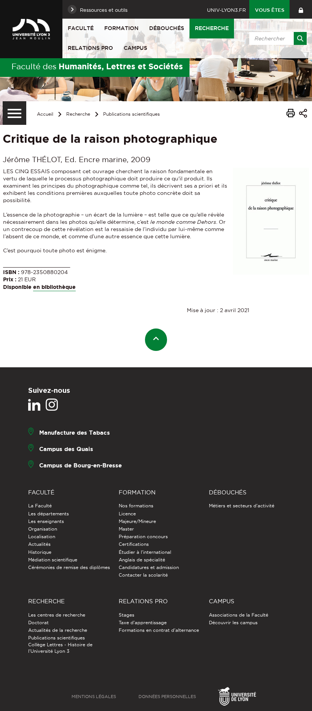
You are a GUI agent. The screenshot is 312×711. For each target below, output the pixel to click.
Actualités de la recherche (57, 630)
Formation (121, 28)
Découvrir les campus (233, 622)
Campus (135, 48)
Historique (39, 552)
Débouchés (166, 28)
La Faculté (40, 505)
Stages (126, 614)
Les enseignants (46, 521)
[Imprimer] (290, 114)
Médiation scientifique (52, 559)
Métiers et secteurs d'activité (241, 505)
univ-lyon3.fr (226, 10)
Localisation (41, 536)
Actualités (39, 544)
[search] (276, 38)
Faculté (81, 28)
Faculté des (97, 66)
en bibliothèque (54, 287)
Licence (127, 513)
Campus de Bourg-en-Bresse (80, 465)
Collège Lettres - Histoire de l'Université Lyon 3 (60, 647)
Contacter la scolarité (143, 574)
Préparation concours (143, 536)
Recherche (212, 28)
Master (126, 528)
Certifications (134, 544)
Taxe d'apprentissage (143, 622)
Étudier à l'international (145, 552)
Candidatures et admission (149, 567)
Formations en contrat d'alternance (159, 630)
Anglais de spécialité (142, 559)
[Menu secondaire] (14, 113)
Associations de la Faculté (238, 614)
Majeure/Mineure (137, 521)
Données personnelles (167, 696)
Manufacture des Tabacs (74, 432)
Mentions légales (94, 696)
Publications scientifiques (131, 114)
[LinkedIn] (34, 405)
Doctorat (38, 622)
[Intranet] (301, 9)
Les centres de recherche (56, 614)
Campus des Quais (66, 449)
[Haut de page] (156, 339)
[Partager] (303, 114)
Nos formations (136, 505)
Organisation (42, 528)
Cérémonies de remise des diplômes (69, 567)
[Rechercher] (300, 38)
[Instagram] (52, 405)
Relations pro (90, 48)
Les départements (48, 513)
